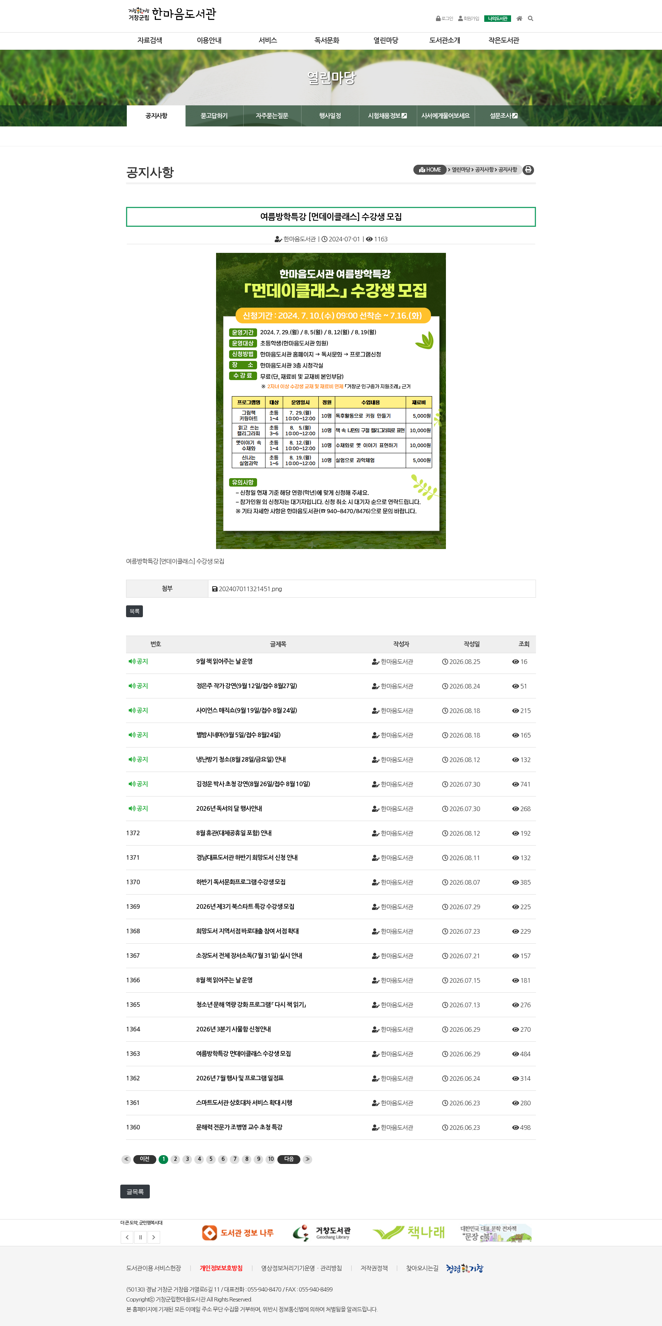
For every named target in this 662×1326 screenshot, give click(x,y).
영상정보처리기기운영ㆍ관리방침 (301, 1268)
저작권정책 (373, 1268)
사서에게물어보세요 (445, 116)
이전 (144, 1159)
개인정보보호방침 (221, 1268)
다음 (288, 1159)
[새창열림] (237, 1232)
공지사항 (156, 116)
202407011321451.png (250, 589)
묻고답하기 (214, 116)
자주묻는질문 (272, 116)
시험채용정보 (384, 116)
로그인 (447, 18)
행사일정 (330, 116)
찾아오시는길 (422, 1268)
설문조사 (501, 116)
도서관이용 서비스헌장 (153, 1268)
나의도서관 (497, 18)
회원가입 (471, 18)
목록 (134, 611)
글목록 (135, 1191)
